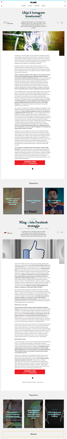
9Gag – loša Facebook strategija (33, 224)
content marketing (40, 228)
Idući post (34, 434)
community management (30, 228)
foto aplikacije (34, 18)
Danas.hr (24, 316)
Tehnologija (24, 5)
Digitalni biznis (37, 5)
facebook (47, 228)
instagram (40, 18)
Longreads (43, 5)
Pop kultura (30, 5)
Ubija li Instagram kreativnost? (33, 14)
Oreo (19, 343)
